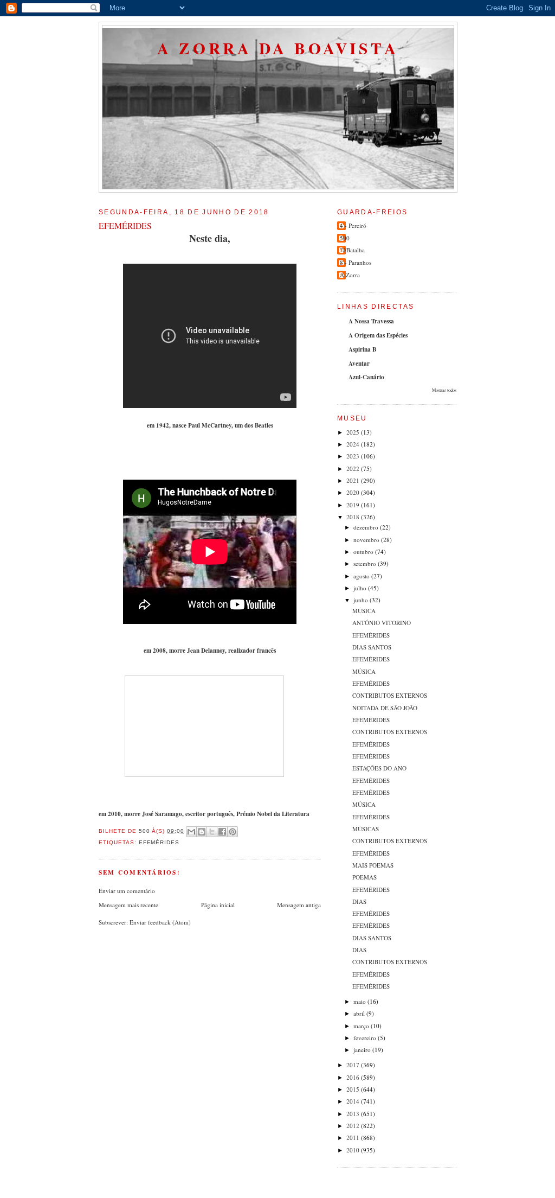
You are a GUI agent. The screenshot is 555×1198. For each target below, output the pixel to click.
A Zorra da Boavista (278, 48)
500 (345, 238)
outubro (364, 551)
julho (360, 588)
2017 (353, 1065)
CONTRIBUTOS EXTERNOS (389, 695)
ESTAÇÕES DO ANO (379, 768)
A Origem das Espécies (378, 335)
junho (361, 600)
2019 (353, 505)
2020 (353, 492)
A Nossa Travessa (371, 321)
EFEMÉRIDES (371, 635)
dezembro (366, 527)
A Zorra (350, 275)
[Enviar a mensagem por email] (191, 831)
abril (359, 1013)
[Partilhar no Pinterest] (232, 831)
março (362, 1026)
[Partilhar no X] (211, 831)
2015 (353, 1089)
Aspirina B (362, 349)
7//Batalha (352, 250)
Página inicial (218, 905)
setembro (365, 563)
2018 (353, 517)
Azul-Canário (366, 377)
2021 (353, 480)
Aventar (359, 363)
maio (360, 1001)
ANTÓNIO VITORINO (381, 623)
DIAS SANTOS (371, 647)
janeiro (362, 1050)
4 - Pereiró (353, 225)
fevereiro (365, 1038)
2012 (353, 1125)
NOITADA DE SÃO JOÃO (384, 708)
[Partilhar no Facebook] (222, 831)
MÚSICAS (365, 829)
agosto (362, 576)
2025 (353, 432)
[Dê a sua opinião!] (201, 831)
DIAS (359, 901)
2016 (353, 1077)
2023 (353, 456)
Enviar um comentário (127, 891)
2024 (353, 444)
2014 (353, 1101)
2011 (353, 1137)
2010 (353, 1150)
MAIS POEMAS (372, 865)
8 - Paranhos (355, 262)
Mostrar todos (444, 390)
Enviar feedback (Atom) (160, 922)
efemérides (159, 842)
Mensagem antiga (299, 905)
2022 (353, 468)
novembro (367, 540)
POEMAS (364, 877)
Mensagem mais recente (128, 905)
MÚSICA (364, 611)
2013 (353, 1114)
